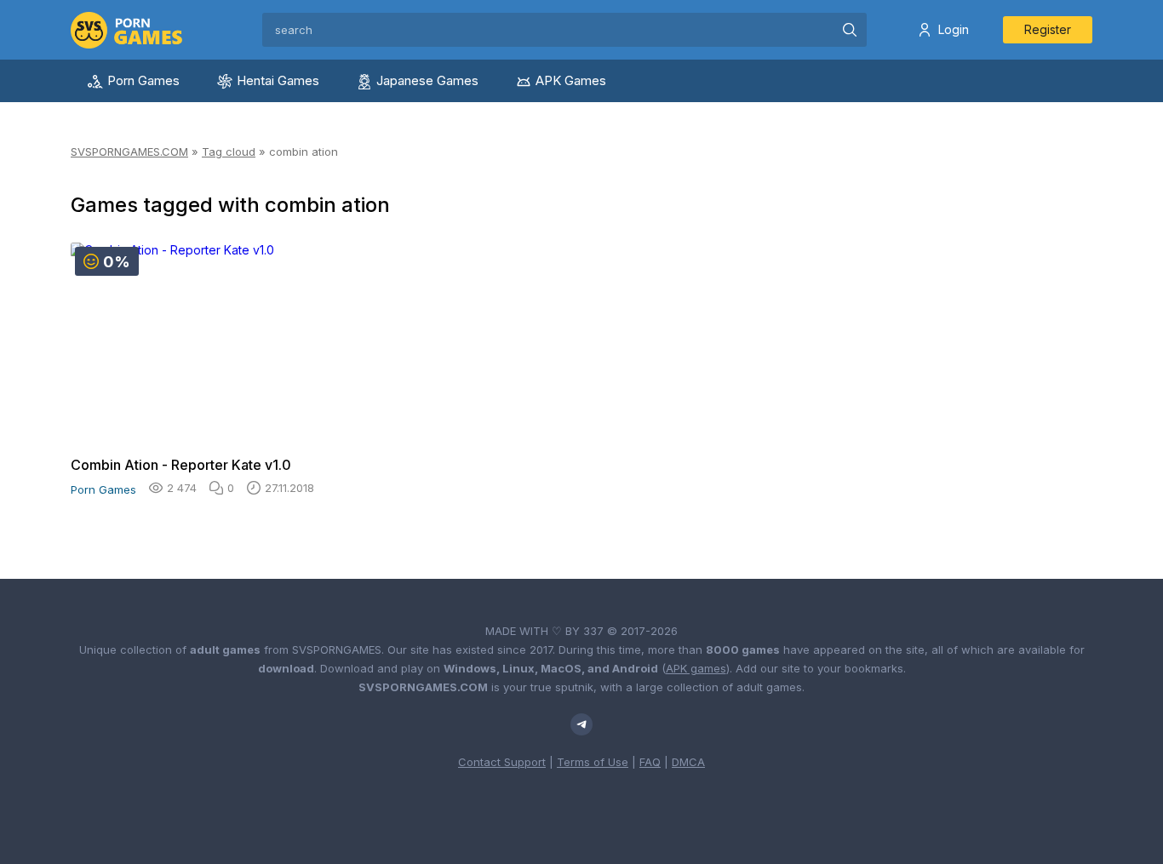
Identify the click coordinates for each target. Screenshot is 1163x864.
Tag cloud (228, 151)
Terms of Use (592, 762)
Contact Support (502, 762)
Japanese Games (427, 80)
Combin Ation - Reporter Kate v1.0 (181, 464)
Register (1047, 29)
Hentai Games (278, 80)
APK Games (571, 80)
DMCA (688, 762)
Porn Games (143, 80)
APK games (696, 668)
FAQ (650, 762)
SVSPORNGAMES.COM (129, 151)
